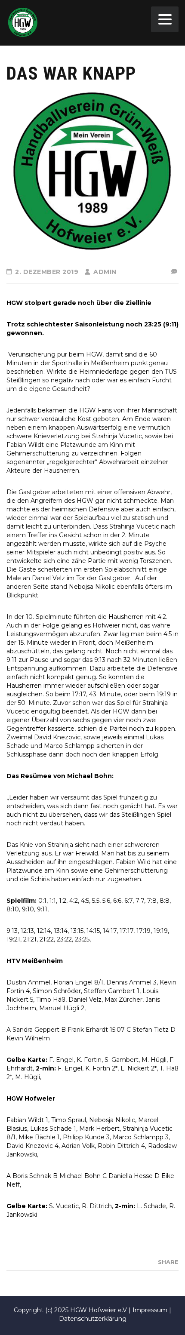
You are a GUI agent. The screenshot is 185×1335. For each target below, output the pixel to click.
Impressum (150, 1310)
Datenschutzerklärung (92, 1319)
